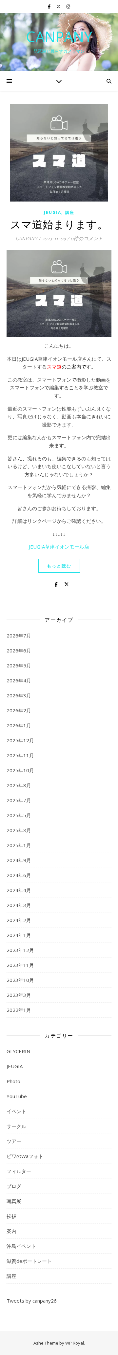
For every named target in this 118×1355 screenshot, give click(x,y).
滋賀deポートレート (29, 1261)
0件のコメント (86, 238)
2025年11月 (20, 755)
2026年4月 (19, 680)
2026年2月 (19, 710)
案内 (11, 1231)
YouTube (17, 1096)
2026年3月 (19, 695)
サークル (16, 1126)
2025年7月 (19, 800)
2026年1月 (19, 725)
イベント (16, 1111)
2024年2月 (19, 920)
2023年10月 (20, 980)
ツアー (14, 1141)
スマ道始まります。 (59, 224)
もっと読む (59, 566)
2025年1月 (19, 845)
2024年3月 (19, 905)
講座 (69, 212)
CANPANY (59, 36)
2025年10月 (20, 770)
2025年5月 (19, 815)
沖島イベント (21, 1246)
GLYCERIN (18, 1051)
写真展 (14, 1201)
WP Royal (74, 1343)
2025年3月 (19, 830)
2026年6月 (19, 650)
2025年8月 (19, 785)
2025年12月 (20, 740)
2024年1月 (19, 935)
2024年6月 (19, 875)
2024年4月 (19, 890)
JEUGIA (52, 212)
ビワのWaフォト (25, 1156)
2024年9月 (19, 860)
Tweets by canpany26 (32, 1300)
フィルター (19, 1171)
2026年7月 (19, 635)
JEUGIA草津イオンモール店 (59, 546)
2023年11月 (20, 965)
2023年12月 (20, 950)
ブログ (14, 1186)
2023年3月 (19, 995)
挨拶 (11, 1216)
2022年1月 (19, 1010)
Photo (13, 1081)
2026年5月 (19, 665)
